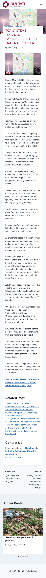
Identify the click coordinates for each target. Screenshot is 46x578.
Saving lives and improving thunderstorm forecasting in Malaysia (34, 480)
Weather (18, 27)
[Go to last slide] (6, 531)
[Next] (40, 531)
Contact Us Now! (13, 457)
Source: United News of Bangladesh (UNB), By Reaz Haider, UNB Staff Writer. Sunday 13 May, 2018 (22, 382)
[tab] (18, 556)
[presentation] (23, 522)
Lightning (9, 27)
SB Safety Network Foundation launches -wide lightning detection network (21, 412)
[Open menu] (41, 4)
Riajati (10, 48)
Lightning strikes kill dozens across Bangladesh (12, 477)
